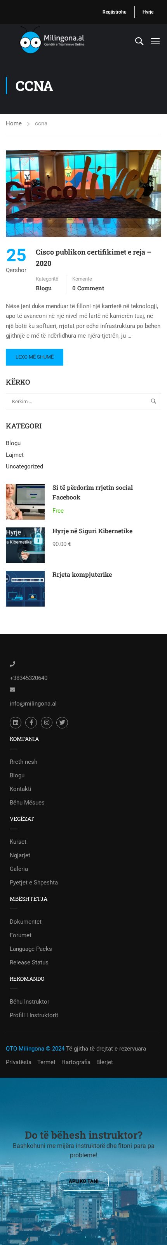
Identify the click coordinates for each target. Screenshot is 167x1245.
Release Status (29, 962)
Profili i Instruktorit (34, 1015)
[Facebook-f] (31, 722)
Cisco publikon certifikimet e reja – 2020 (93, 257)
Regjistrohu (115, 12)
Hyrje (148, 12)
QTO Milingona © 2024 (35, 1048)
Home (14, 123)
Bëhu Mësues (27, 802)
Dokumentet (26, 921)
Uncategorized (24, 466)
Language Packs (31, 948)
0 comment (88, 288)
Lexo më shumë (34, 354)
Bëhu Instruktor (29, 1001)
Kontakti (20, 788)
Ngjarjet (20, 855)
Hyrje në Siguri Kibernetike (92, 531)
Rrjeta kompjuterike (82, 574)
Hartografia (75, 1062)
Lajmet (15, 454)
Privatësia (18, 1062)
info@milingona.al (33, 703)
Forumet (20, 935)
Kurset (18, 841)
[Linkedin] (15, 722)
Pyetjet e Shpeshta (34, 882)
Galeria (19, 868)
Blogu (44, 288)
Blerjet (104, 1062)
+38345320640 (28, 678)
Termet (46, 1062)
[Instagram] (46, 722)
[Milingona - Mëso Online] (62, 40)
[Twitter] (62, 722)
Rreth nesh (23, 761)
